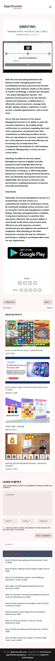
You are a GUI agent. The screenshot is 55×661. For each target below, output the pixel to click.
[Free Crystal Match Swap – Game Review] (27, 333)
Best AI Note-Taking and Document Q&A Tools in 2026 (27, 569)
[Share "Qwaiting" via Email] (35, 283)
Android (19, 34)
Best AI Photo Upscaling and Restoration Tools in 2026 (26, 561)
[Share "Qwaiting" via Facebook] (19, 283)
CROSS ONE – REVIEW (14, 426)
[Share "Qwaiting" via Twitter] (25, 283)
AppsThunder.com (18, 652)
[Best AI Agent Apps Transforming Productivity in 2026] (27, 370)
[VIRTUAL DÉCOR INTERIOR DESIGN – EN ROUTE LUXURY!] (27, 446)
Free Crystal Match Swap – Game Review (24, 350)
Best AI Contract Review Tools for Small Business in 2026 (23, 621)
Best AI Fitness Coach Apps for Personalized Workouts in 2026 (25, 613)
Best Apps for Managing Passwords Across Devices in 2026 (24, 587)
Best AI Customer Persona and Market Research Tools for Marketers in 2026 (27, 595)
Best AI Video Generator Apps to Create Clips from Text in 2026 (25, 639)
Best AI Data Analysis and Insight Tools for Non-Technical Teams (27, 604)
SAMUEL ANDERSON (25, 31)
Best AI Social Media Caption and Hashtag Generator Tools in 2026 (24, 578)
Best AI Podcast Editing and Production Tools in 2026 (26, 630)
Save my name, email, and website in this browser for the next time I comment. (27, 528)
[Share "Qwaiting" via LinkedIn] (30, 283)
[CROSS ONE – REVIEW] (27, 409)
